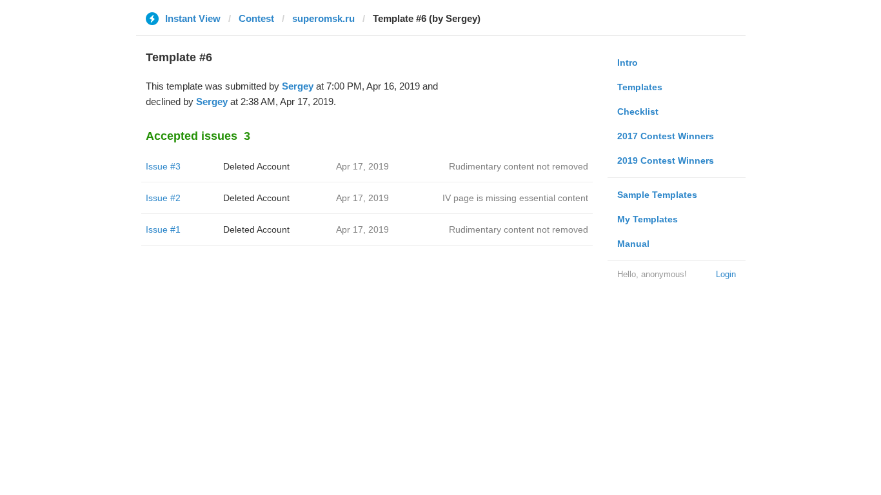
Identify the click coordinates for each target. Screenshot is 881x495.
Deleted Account (256, 166)
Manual (633, 243)
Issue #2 (163, 198)
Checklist (637, 111)
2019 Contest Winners (665, 160)
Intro (627, 62)
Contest (256, 18)
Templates (639, 87)
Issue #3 (163, 166)
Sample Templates (657, 194)
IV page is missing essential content (515, 198)
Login (726, 274)
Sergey (297, 86)
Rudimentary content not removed (518, 166)
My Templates (647, 219)
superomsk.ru (323, 18)
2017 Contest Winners (665, 136)
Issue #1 (163, 229)
